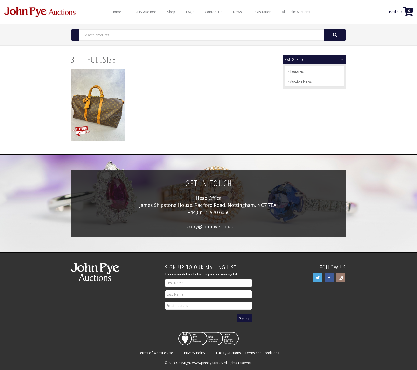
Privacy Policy (194, 352)
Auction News (301, 81)
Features (297, 71)
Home (116, 11)
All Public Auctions (296, 11)
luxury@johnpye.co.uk (208, 226)
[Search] (335, 35)
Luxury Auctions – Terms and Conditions (247, 352)
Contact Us (213, 11)
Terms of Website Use (155, 352)
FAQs (190, 11)
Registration (261, 11)
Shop (171, 11)
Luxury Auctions (144, 11)
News (237, 11)
